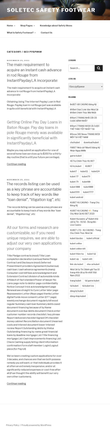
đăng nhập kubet (78, 296)
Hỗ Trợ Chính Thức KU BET (82, 161)
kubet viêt (87, 259)
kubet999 (74, 192)
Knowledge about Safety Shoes (56, 25)
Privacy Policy (12, 425)
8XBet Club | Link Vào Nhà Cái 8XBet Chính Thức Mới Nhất (84, 111)
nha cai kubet (93, 264)
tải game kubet (92, 280)
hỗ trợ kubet (75, 166)
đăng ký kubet (77, 291)
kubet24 (96, 171)
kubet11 (84, 171)
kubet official (93, 238)
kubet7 (73, 171)
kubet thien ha (77, 254)
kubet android (76, 197)
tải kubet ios (88, 286)
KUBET (88, 166)
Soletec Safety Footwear (51, 10)
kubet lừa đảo (76, 238)
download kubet (91, 142)
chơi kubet (75, 142)
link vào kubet (76, 264)
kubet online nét (78, 248)
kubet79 (86, 176)
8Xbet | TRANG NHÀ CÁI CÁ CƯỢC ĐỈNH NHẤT (83, 119)
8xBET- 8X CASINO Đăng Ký (83, 104)
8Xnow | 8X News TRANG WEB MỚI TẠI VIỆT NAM (85, 135)
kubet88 (86, 181)
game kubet (76, 156)
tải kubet (74, 286)
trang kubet (75, 280)
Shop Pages (26, 25)
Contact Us (46, 32)
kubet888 (88, 187)
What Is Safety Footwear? (20, 32)
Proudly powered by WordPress (36, 425)
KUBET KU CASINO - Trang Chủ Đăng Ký (84, 204)
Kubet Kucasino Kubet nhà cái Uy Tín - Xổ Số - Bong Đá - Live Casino (84, 222)
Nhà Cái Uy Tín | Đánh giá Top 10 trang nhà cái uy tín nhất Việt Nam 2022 (85, 272)
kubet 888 (75, 187)
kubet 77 (74, 176)
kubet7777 (88, 192)
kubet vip (74, 259)
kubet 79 (74, 181)
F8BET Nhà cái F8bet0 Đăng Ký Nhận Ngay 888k (85, 149)
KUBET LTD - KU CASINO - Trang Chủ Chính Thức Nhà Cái (85, 231)
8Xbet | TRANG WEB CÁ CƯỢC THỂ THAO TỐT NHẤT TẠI (85, 127)
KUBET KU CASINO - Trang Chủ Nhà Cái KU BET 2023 (84, 212)
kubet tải (91, 254)
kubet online (76, 243)
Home (10, 25)
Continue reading (16, 164)
